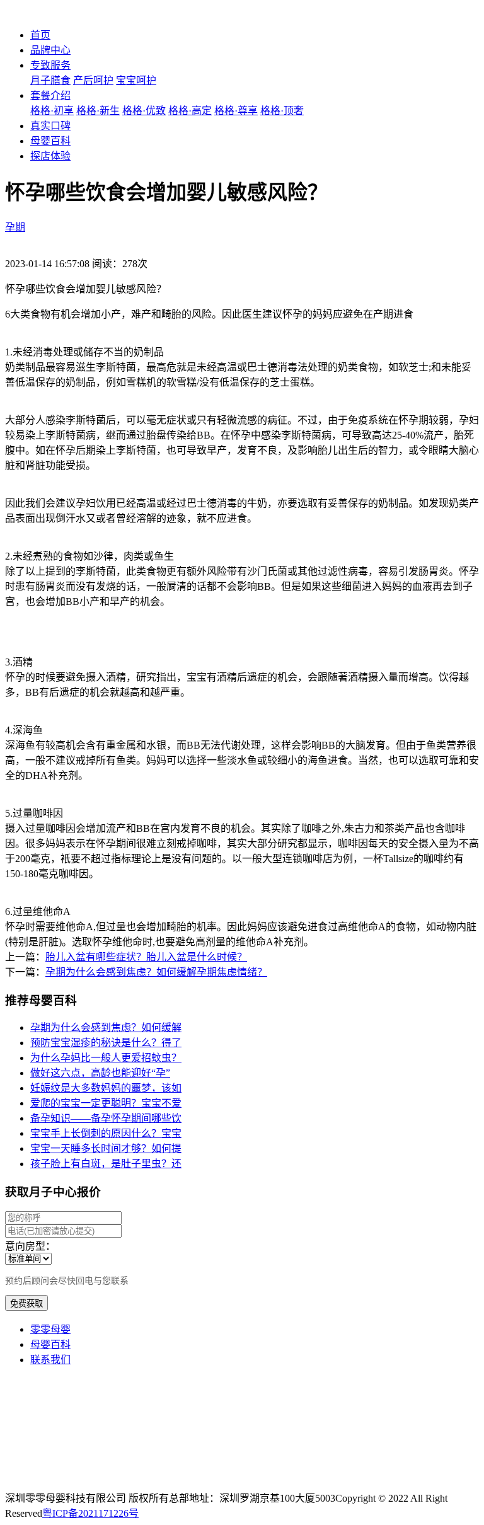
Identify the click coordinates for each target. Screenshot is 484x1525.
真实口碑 (50, 125)
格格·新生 (98, 110)
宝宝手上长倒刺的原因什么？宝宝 (106, 1133)
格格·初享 (52, 110)
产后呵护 (93, 80)
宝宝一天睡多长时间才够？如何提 (106, 1148)
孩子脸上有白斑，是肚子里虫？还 (106, 1163)
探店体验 (50, 156)
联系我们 (50, 1359)
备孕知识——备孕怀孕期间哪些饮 (106, 1118)
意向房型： (30, 1246)
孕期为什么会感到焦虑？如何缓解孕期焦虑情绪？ (156, 972)
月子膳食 (50, 80)
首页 (40, 35)
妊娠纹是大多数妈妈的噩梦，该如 (106, 1088)
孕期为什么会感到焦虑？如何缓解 (106, 1027)
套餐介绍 (50, 95)
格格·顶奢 (282, 110)
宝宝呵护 (136, 80)
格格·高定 (190, 110)
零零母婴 (50, 1329)
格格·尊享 (236, 110)
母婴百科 (50, 140)
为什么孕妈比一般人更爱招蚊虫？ (106, 1057)
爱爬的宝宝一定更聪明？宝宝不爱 (106, 1103)
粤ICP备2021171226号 (90, 1513)
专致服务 (50, 65)
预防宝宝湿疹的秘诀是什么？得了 (106, 1042)
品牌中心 (50, 50)
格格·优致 (144, 110)
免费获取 (26, 1303)
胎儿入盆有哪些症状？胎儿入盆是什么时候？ (146, 957)
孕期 (15, 227)
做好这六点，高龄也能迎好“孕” (100, 1073)
